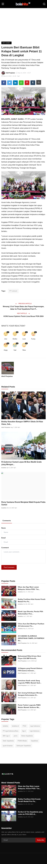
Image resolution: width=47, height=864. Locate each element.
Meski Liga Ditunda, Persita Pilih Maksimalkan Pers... (30, 613)
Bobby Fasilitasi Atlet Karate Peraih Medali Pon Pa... (31, 600)
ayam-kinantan (8, 746)
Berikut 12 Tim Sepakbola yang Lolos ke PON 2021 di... (30, 813)
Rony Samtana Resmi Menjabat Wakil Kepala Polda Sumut (23, 503)
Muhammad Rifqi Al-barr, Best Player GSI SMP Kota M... (29, 657)
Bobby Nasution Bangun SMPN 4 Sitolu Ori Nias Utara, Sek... (22, 423)
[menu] (3, 4)
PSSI (24, 726)
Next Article (22, 313)
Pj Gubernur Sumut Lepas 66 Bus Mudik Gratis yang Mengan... (21, 463)
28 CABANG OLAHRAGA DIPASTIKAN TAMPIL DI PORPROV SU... (31, 638)
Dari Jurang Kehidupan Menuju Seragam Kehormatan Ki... (30, 694)
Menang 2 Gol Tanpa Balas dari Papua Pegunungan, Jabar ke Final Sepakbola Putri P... (23, 307)
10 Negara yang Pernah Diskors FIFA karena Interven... (30, 669)
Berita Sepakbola (27, 736)
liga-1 (24, 731)
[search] (44, 4)
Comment (5, 548)
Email (3, 538)
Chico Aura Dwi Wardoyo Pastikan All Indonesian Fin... (31, 625)
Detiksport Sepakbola (24, 746)
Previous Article (25, 303)
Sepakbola (34, 741)
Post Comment (9, 567)
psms (15, 736)
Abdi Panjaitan (7, 376)
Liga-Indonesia (34, 731)
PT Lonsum (13, 291)
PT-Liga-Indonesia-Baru (10, 731)
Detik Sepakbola (8, 741)
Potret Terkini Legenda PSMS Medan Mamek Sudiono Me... (29, 706)
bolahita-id (15, 726)
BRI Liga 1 (6, 736)
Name (3, 528)
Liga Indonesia (35, 726)
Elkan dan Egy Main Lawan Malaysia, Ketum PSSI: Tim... (29, 588)
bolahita (3, 467)
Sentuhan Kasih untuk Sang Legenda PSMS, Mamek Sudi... (29, 682)
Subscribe (40, 840)
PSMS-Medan (22, 741)
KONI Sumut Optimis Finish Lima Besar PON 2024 (23, 316)
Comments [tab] (7, 520)
